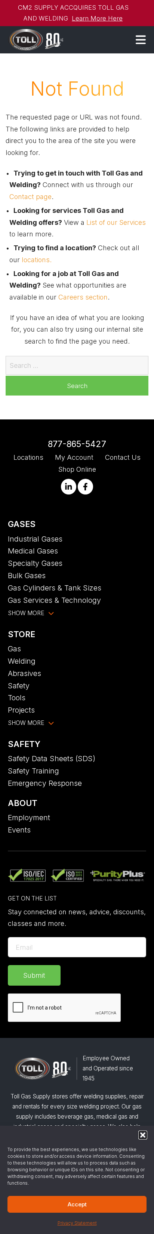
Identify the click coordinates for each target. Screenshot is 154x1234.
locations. (37, 260)
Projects (21, 710)
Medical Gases (33, 550)
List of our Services (116, 222)
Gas (14, 648)
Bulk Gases (27, 575)
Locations (28, 457)
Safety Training (33, 770)
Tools (16, 697)
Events (19, 829)
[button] (143, 1135)
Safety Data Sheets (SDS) (51, 758)
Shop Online (77, 469)
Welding (22, 661)
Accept (77, 1204)
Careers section (83, 297)
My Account (74, 457)
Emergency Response (45, 783)
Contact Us (123, 457)
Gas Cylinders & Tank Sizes (54, 587)
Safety (19, 685)
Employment (29, 817)
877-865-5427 (77, 444)
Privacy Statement (77, 1223)
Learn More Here (97, 18)
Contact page (30, 197)
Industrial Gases (35, 538)
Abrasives (24, 673)
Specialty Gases (35, 563)
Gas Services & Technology (54, 600)
